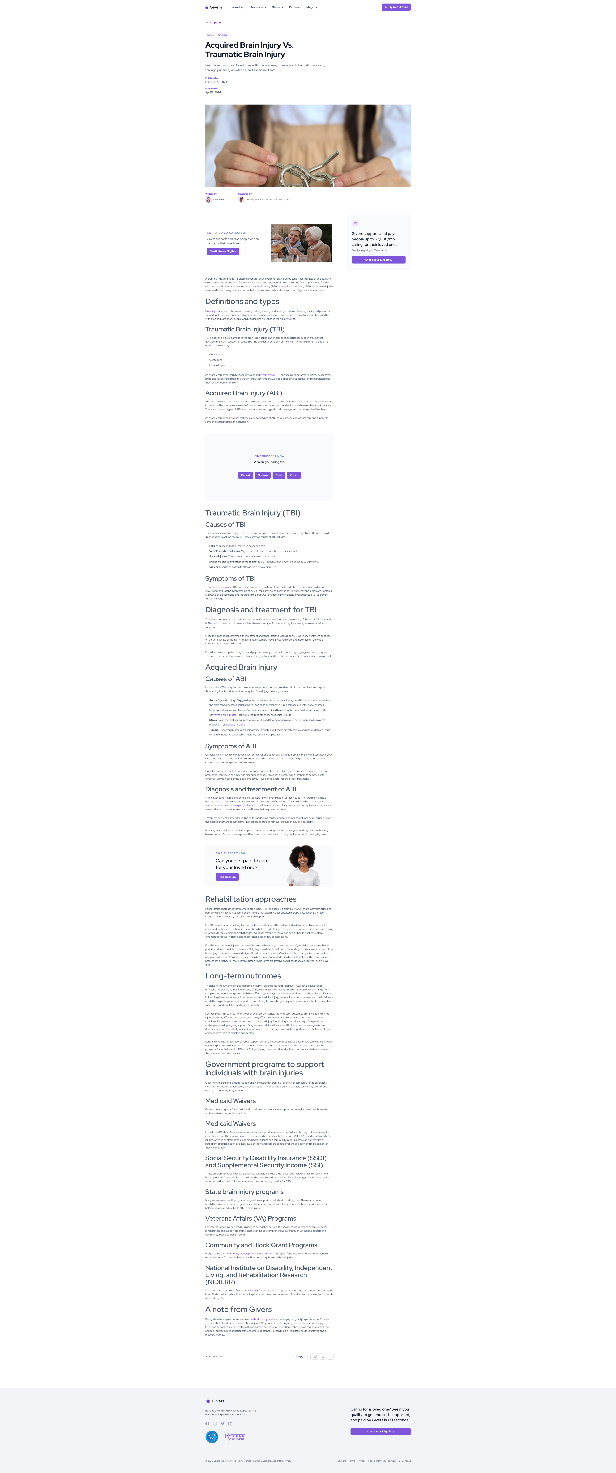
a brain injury (259, 1319)
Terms (351, 1460)
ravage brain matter (226, 715)
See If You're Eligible (223, 251)
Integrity (311, 7)
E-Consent (405, 1460)
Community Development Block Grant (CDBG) (253, 1253)
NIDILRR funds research (262, 1290)
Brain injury (212, 311)
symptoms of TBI (270, 375)
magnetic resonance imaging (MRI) (229, 805)
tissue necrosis (236, 724)
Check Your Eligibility (378, 259)
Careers (342, 1460)
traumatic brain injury (257, 286)
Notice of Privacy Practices (382, 1460)
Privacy (361, 1460)
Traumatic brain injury (218, 587)
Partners (295, 7)
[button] (259, 7)
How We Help (237, 7)
